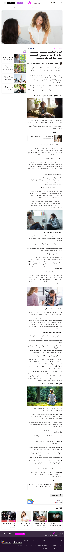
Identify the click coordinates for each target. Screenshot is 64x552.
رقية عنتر (57, 63)
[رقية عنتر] (61, 63)
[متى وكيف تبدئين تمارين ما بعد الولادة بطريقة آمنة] (20, 68)
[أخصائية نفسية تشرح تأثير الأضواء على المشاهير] (9, 516)
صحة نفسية (55, 495)
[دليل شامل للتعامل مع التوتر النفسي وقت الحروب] (55, 516)
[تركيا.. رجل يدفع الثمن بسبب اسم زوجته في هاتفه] (40, 516)
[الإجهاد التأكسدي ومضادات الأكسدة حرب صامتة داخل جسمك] (20, 58)
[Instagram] (56, 2)
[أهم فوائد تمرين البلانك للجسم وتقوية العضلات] (20, 78)
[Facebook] (59, 2)
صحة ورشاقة (54, 48)
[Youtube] (54, 2)
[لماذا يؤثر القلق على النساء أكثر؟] (24, 516)
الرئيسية (60, 48)
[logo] (34, 3)
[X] (61, 2)
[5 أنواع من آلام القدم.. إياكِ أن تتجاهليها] (20, 88)
